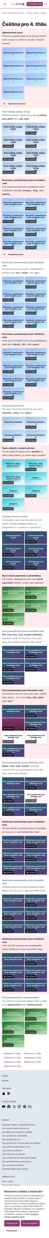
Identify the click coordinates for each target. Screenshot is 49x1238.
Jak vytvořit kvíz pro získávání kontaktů (19, 1158)
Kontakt (5, 1080)
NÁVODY (6, 1120)
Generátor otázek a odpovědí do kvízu (18, 1125)
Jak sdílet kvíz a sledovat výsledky (17, 1132)
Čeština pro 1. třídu (12, 1053)
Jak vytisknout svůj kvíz (12, 1150)
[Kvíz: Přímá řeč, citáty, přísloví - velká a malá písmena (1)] (13, 465)
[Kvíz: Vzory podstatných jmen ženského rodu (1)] (13, 711)
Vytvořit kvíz (35, 4)
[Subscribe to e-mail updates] (29, 1106)
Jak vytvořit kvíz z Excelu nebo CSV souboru (21, 1143)
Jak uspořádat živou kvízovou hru (16, 1161)
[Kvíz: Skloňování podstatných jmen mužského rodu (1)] (13, 842)
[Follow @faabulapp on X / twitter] (14, 1106)
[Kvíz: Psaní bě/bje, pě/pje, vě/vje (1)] (13, 129)
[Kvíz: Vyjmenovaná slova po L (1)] (36, 53)
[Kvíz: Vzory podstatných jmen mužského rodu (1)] (13, 652)
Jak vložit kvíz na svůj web (13, 1154)
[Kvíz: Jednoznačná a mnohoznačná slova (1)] (13, 1015)
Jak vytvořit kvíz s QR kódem (14, 1136)
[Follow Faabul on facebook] (8, 1106)
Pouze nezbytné (30, 1223)
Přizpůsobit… (12, 1230)
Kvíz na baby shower (11, 1185)
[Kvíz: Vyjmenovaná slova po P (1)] (36, 66)
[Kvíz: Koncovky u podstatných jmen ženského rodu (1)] (13, 283)
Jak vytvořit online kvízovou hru (15, 1128)
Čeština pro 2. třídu (32, 1053)
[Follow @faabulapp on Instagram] (19, 1106)
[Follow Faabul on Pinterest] (24, 1106)
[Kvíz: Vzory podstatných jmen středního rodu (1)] (13, 783)
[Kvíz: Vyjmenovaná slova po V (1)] (36, 79)
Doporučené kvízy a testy (13, 13)
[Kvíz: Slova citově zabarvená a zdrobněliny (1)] (13, 593)
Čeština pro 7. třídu (32, 1062)
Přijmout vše (12, 1223)
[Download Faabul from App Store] (3, 1093)
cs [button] (45, 4)
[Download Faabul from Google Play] (8, 1093)
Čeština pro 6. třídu (12, 1062)
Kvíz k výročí (7, 1181)
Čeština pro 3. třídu (12, 1058)
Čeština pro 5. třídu (32, 1058)
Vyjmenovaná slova (17, 103)
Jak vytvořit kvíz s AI (11, 1139)
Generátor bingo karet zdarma (15, 1169)
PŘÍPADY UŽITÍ (8, 1177)
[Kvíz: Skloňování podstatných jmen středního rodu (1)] (13, 959)
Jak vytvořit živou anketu (13, 1165)
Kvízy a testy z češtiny (37, 13)
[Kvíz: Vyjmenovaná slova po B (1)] (13, 53)
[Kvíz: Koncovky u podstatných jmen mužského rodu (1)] (13, 204)
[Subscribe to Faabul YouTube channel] (3, 1106)
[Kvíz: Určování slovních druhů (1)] (13, 537)
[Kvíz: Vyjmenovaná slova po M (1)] (13, 66)
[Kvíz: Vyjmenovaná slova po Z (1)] (13, 92)
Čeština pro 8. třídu (12, 1066)
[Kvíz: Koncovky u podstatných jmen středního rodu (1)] (13, 354)
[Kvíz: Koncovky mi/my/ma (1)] (13, 423)
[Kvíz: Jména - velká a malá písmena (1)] (36, 478)
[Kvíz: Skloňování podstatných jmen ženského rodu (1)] (13, 900)
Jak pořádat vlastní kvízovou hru (16, 1147)
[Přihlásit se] (23, 4)
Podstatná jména (15, 254)
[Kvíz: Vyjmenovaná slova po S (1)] (13, 79)
